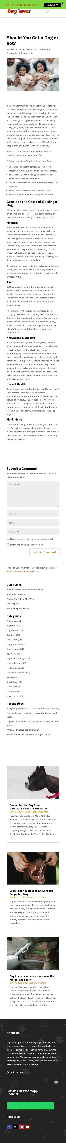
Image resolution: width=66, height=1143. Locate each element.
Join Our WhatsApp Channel (21, 5)
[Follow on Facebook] (9, 1127)
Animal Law (12, 620)
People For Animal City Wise (20, 599)
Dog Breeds (12, 630)
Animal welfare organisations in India (25, 589)
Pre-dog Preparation (17, 672)
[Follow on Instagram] (21, 1127)
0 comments (27, 53)
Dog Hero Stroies (15, 644)
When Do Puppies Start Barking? (23, 729)
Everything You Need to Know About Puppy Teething (33, 708)
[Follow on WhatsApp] (30, 1105)
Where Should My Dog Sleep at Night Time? (28, 734)
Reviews (11, 677)
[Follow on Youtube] (27, 1127)
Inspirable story (14, 663)
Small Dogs (12, 682)
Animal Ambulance (16, 594)
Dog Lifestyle (13, 649)
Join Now (52, 5)
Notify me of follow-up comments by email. (31, 539)
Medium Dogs (13, 667)
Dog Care (11, 635)
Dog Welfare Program (17, 658)
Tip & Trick (12, 686)
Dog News (11, 653)
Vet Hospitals (13, 603)
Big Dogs (11, 625)
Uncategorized (14, 696)
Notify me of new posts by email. (26, 544)
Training (11, 691)
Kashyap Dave (17, 49)
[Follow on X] (15, 1127)
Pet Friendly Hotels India (19, 608)
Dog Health (12, 639)
